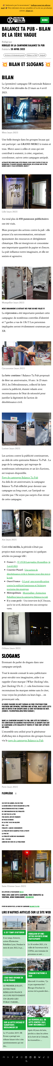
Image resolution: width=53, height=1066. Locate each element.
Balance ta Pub (32, 55)
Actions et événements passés (14, 55)
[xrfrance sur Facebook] (12, 1056)
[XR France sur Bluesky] (39, 1056)
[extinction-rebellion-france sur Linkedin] (26, 1056)
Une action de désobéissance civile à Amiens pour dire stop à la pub (28, 573)
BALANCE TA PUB (34, 906)
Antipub (42, 55)
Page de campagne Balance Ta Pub (20, 477)
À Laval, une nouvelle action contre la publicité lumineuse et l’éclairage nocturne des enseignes (28, 585)
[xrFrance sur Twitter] (17, 1056)
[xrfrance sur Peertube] (8, 1056)
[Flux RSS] (26, 1060)
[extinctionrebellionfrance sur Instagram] (21, 1056)
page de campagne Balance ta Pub (25, 740)
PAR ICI (21, 892)
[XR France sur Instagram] (34, 1056)
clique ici (29, 11)
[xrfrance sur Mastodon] (3, 1056)
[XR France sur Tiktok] (43, 1056)
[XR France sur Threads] (48, 1056)
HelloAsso (30, 897)
